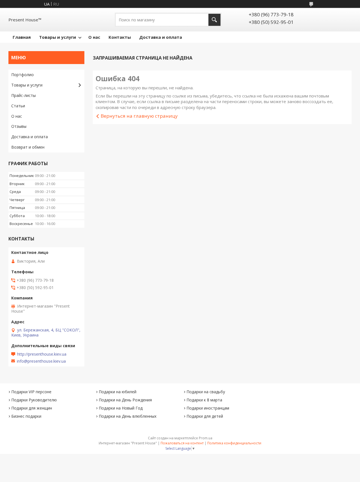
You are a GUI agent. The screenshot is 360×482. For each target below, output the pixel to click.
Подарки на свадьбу (205, 391)
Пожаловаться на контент (182, 443)
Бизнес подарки (26, 416)
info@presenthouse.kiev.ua (41, 361)
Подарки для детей (204, 416)
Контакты (120, 37)
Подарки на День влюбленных (127, 416)
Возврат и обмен (27, 147)
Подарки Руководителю (34, 400)
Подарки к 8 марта (204, 400)
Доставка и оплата (160, 37)
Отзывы (18, 126)
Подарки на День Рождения (125, 400)
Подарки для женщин (31, 408)
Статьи (18, 105)
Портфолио (22, 74)
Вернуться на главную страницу (139, 116)
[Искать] (214, 20)
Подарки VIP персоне (31, 391)
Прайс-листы (23, 95)
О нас (94, 37)
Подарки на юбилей (117, 391)
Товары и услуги (57, 37)
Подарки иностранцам (207, 408)
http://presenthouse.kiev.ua (41, 354)
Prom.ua (205, 438)
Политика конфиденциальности (234, 443)
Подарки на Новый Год (121, 408)
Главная (22, 37)
